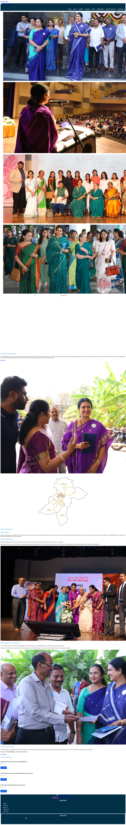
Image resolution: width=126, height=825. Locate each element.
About (75, 9)
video (93, 9)
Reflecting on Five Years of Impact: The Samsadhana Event (14, 761)
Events (81, 9)
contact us (121, 9)
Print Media (100, 9)
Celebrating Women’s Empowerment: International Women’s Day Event (17, 773)
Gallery (87, 9)
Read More (3, 767)
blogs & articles (111, 9)
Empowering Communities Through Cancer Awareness (13, 785)
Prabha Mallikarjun (4, 1)
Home (69, 9)
